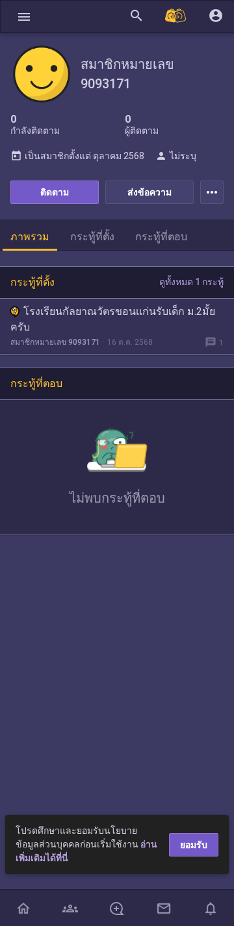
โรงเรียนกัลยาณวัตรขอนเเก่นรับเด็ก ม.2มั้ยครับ (112, 319)
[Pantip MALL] (176, 16)
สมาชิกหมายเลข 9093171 (55, 342)
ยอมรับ (193, 845)
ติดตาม (54, 192)
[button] (24, 16)
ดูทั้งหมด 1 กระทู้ (191, 281)
